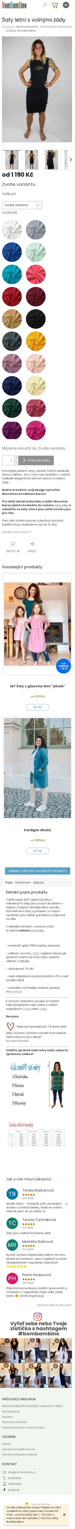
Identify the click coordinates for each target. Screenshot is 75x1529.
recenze (16, 988)
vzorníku (21, 514)
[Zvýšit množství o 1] (16, 463)
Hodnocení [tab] (23, 879)
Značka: (21, 35)
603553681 (14, 1468)
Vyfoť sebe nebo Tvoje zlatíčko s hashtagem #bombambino (37, 1321)
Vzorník (6, 1434)
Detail (36, 708)
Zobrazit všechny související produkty (36, 867)
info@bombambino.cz (22, 1463)
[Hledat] (45, 5)
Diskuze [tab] (38, 879)
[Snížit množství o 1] (16, 468)
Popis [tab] (9, 879)
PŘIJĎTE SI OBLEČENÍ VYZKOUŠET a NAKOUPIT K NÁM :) (32, 1396)
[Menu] (66, 5)
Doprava (7, 1407)
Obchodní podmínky (14, 1412)
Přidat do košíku (39, 466)
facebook (13, 1480)
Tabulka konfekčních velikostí (19, 1445)
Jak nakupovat (11, 1402)
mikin (43, 1005)
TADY (36, 950)
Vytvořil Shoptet (39, 1495)
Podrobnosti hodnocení (18, 31)
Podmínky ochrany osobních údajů (23, 1418)
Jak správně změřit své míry (18, 1439)
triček (27, 1005)
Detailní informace (15, 537)
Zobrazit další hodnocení (51, 1298)
